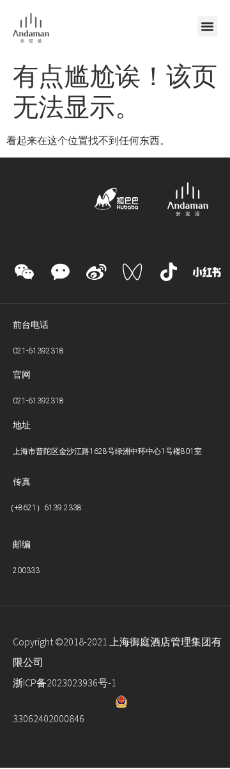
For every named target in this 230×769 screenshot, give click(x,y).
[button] (207, 26)
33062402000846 (48, 719)
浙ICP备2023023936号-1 (64, 683)
